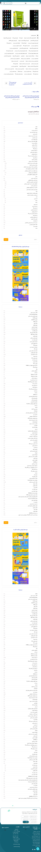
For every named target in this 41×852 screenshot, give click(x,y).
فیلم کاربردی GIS (15, 63)
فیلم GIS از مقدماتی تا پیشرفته (30, 56)
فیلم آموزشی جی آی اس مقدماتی (14, 58)
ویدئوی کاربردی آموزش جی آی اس (8, 74)
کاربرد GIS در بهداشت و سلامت (32, 438)
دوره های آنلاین (35, 387)
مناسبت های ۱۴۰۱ (34, 489)
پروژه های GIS (35, 367)
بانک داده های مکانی (34, 354)
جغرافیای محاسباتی (34, 370)
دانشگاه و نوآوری (34, 145)
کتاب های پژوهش (34, 211)
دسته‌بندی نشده (34, 383)
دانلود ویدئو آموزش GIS (9, 50)
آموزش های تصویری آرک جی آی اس (33, 43)
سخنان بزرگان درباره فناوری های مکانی (31, 412)
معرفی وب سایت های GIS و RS (32, 480)
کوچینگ (36, 453)
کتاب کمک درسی (34, 206)
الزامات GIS (35, 349)
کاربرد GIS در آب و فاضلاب (33, 436)
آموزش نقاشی (35, 336)
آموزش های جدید (34, 339)
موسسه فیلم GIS (20, 71)
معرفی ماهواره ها (34, 476)
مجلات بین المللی (34, 463)
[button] (25, 3)
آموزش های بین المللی (33, 338)
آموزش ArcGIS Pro (34, 319)
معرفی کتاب (35, 474)
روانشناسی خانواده (34, 159)
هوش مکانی (35, 509)
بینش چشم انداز (34, 360)
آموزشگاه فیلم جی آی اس (16, 43)
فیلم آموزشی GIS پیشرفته (16, 56)
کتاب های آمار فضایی (34, 210)
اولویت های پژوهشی (34, 352)
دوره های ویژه (35, 157)
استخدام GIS (35, 345)
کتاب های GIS (35, 208)
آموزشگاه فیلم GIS (24, 43)
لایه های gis (35, 220)
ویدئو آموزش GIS (35, 74)
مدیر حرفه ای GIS (34, 469)
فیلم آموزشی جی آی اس (34, 58)
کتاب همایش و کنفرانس (33, 217)
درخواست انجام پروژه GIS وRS (32, 381)
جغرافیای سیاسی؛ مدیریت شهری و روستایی (30, 183)
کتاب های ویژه (35, 215)
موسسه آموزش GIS (35, 71)
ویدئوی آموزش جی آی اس (28, 74)
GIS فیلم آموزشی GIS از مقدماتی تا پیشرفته (30, 38)
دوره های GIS (35, 148)
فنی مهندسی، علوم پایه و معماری (32, 195)
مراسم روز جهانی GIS (34, 471)
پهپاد (36, 369)
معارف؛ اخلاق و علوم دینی (33, 224)
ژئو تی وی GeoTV (34, 409)
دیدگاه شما (35, 391)
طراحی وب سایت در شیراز (33, 423)
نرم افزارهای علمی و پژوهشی (33, 172)
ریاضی (36, 176)
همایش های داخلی (34, 500)
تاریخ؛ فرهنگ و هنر (34, 139)
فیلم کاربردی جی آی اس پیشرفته (19, 68)
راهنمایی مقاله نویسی (34, 401)
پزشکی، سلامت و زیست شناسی (32, 163)
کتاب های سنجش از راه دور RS (32, 213)
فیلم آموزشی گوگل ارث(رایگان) (32, 431)
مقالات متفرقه (35, 484)
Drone (36, 128)
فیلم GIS (37, 56)
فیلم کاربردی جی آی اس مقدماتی (9, 68)
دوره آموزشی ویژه (34, 385)
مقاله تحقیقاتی (35, 485)
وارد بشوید (30, 113)
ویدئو (36, 228)
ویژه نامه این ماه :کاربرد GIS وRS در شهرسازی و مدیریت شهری (28, 515)
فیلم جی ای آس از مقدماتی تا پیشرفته (24, 63)
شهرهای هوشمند (34, 422)
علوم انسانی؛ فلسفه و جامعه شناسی (32, 189)
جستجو (6, 239)
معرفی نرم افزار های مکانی (33, 478)
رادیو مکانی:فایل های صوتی (33, 396)
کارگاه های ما (35, 442)
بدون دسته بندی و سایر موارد (33, 136)
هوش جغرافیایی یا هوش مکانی (32, 505)
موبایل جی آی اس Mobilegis (32, 493)
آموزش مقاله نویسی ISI (33, 332)
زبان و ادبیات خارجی (34, 178)
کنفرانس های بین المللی (33, 451)
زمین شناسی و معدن (34, 185)
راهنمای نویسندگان (34, 398)
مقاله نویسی (35, 487)
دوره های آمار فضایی (34, 150)
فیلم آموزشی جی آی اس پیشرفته (25, 58)
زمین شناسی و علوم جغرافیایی (32, 180)
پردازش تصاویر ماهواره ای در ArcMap (31, 365)
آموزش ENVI (35, 321)
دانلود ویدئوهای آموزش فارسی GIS (33, 53)
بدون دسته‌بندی (34, 137)
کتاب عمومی (35, 204)
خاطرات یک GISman (34, 374)
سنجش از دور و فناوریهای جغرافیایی (32, 187)
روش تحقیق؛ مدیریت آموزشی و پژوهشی (31, 170)
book (36, 126)
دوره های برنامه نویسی (33, 152)
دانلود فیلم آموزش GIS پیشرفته (34, 48)
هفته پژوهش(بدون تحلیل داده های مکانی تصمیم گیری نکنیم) (28, 496)
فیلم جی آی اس (22, 61)
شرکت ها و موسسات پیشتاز (33, 420)
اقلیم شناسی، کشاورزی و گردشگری (32, 182)
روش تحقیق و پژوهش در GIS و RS (32, 403)
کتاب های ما (35, 447)
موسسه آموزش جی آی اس (27, 71)
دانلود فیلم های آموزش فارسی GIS (33, 50)
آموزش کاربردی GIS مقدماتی (34, 40)
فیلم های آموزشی (33, 35)
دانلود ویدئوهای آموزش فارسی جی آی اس (21, 53)
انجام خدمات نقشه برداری (33, 350)
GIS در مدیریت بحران (34, 312)
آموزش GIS (21, 38)
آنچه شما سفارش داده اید (33, 341)
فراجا (36, 191)
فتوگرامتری (35, 425)
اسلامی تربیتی (35, 134)
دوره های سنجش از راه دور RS (32, 156)
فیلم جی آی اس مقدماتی (34, 63)
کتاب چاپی (35, 198)
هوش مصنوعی (35, 507)
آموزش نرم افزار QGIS (15, 99)
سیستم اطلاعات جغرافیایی (33, 416)
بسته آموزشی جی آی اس (34, 45)
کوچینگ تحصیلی (34, 454)
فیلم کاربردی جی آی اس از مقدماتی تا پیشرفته (32, 68)
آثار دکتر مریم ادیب (34, 130)
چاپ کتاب (35, 372)
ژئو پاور (36, 407)
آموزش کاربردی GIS (15, 38)
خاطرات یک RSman (34, 376)
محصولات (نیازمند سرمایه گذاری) (32, 465)
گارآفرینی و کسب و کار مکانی (33, 456)
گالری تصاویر (35, 458)
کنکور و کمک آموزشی (34, 219)
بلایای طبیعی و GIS (34, 358)
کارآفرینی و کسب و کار (34, 434)
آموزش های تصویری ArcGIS (13, 40)
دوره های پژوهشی (34, 154)
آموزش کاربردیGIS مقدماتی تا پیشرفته (23, 40)
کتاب (36, 197)
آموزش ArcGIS (36, 99)
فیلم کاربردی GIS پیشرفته (22, 66)
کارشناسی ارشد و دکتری (33, 440)
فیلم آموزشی (22, 56)
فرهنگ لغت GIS (34, 427)
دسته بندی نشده (34, 146)
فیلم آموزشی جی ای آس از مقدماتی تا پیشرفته (32, 61)
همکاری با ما (35, 502)
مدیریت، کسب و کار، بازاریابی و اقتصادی (31, 222)
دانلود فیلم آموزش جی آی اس (14, 48)
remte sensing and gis (33, 314)
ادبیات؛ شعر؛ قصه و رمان (33, 132)
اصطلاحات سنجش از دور (33, 347)
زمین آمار (36, 405)
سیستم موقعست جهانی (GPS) (32, 418)
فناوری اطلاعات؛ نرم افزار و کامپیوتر (32, 193)
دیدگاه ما (36, 392)
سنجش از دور (35, 414)
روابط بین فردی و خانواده (33, 165)
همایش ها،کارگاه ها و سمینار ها (32, 498)
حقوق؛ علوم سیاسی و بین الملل (32, 141)
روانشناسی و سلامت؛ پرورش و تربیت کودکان (30, 167)
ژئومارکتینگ (35, 411)
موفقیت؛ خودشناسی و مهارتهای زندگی (31, 168)
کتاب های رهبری (34, 445)
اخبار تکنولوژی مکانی (34, 343)
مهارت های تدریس (34, 491)
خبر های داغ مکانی (34, 378)
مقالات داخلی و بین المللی (33, 482)
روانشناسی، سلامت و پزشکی (33, 161)
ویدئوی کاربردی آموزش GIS (19, 74)
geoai (36, 310)
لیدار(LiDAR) (35, 462)
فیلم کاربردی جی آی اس (14, 66)
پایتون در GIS (35, 363)
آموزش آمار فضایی (34, 327)
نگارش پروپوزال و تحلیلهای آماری (32, 174)
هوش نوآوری (35, 511)
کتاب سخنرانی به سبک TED (33, 443)
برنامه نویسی (35, 356)
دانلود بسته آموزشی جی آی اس (17, 45)
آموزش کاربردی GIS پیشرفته (7, 38)
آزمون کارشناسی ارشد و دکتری (32, 316)
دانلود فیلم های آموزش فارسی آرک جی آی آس (21, 50)
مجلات (36, 200)
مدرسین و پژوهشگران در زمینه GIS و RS (31, 467)
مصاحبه (36, 473)
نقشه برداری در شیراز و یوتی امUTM (31, 494)
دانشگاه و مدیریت (34, 143)
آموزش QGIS (35, 325)
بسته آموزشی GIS (9, 43)
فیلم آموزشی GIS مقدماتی (7, 56)
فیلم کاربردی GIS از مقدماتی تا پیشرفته (33, 66)
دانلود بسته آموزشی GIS (26, 45)
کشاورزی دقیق (35, 449)
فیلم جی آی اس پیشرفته (14, 61)
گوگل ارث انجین (34, 460)
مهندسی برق (35, 226)
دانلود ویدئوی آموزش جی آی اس (9, 53)
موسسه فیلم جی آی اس (13, 71)
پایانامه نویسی (35, 361)
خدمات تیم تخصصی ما (33, 380)
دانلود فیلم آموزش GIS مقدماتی (23, 48)
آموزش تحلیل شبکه (34, 329)
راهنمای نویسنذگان (34, 400)
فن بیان (36, 429)
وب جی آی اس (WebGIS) (33, 513)
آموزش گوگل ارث (34, 330)
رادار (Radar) (35, 394)
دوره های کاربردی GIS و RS (33, 389)
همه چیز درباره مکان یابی (33, 504)
